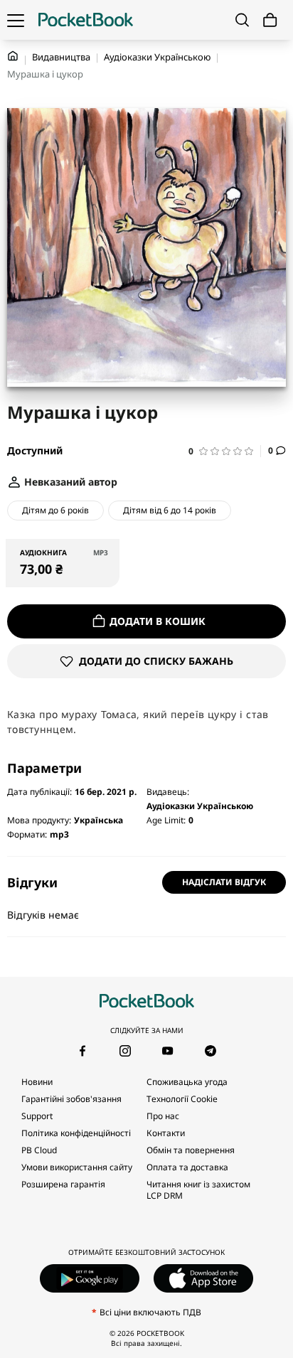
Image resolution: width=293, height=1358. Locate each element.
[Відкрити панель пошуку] (242, 20)
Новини (37, 1082)
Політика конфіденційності (76, 1133)
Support (37, 1116)
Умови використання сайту (76, 1167)
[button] (224, 451)
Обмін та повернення (190, 1150)
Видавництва (61, 56)
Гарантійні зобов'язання (71, 1099)
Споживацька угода (187, 1082)
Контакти (165, 1133)
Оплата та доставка (187, 1167)
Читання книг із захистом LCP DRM (198, 1190)
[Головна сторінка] (85, 20)
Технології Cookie (182, 1099)
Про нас (162, 1116)
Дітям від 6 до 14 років (169, 510)
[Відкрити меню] (15, 20)
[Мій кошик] (270, 20)
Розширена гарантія (63, 1184)
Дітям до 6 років (55, 510)
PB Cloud (39, 1150)
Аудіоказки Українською (157, 56)
